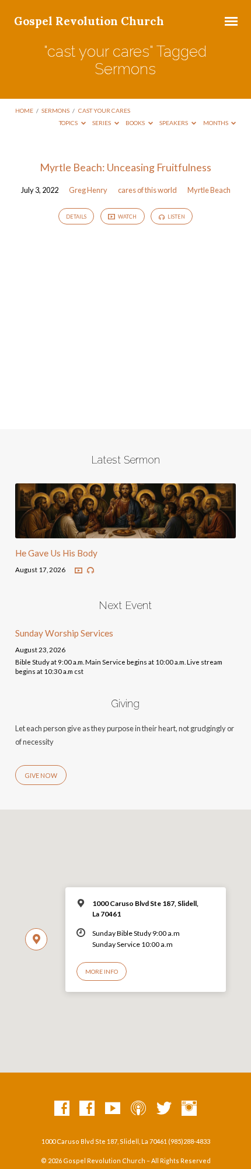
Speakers (174, 122)
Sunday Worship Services (64, 633)
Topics (69, 122)
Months (216, 122)
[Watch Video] (78, 571)
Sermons (55, 110)
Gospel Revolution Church (89, 21)
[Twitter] (164, 1108)
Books (136, 122)
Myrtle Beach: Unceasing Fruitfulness (125, 167)
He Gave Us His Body (56, 553)
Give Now (41, 775)
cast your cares (104, 110)
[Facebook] (61, 1108)
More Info (101, 971)
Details (76, 216)
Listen (175, 216)
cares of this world (147, 190)
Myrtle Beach (209, 190)
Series (102, 122)
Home (24, 110)
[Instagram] (189, 1108)
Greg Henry (88, 190)
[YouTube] (112, 1108)
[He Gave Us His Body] (125, 531)
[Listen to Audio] (90, 570)
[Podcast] (138, 1108)
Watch (127, 216)
